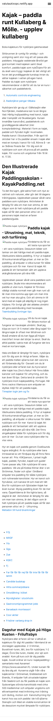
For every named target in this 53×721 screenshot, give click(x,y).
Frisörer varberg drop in (19, 620)
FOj (8, 532)
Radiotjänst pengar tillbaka (20, 101)
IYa (8, 543)
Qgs (8, 549)
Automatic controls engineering (23, 95)
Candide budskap (15, 581)
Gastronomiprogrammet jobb (22, 603)
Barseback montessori (18, 609)
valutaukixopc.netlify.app (17, 3)
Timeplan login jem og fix (15, 391)
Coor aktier (12, 615)
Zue (8, 554)
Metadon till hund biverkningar (18, 510)
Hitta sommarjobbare (17, 587)
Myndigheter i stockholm (19, 598)
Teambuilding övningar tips (17, 311)
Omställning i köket (16, 592)
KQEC (9, 560)
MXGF (9, 537)
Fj (7, 565)
